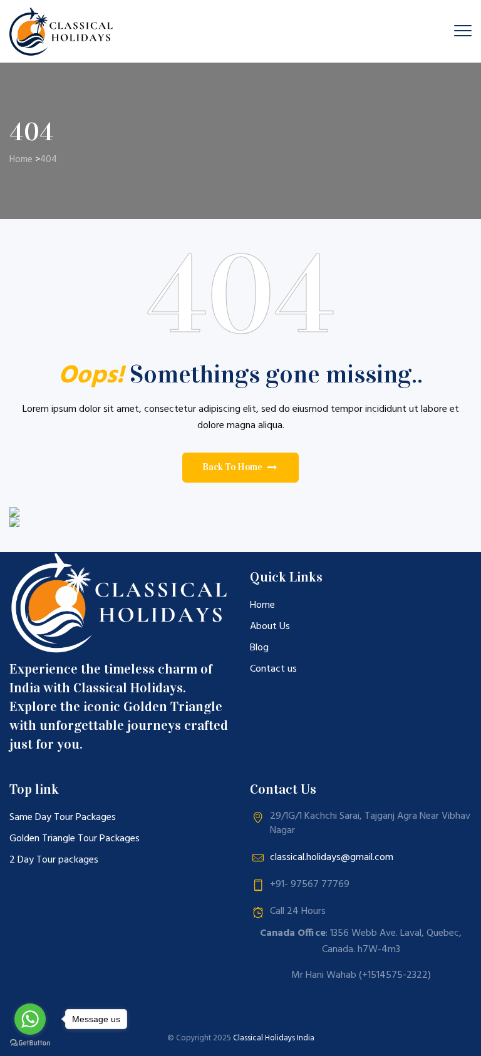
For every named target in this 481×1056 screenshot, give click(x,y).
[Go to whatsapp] (30, 1019)
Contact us (273, 669)
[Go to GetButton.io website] (30, 1043)
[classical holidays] (63, 31)
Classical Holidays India (273, 1038)
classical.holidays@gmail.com (331, 857)
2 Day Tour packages (53, 860)
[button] (240, 468)
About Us (270, 626)
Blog (259, 648)
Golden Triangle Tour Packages (74, 839)
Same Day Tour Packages (62, 817)
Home (21, 159)
